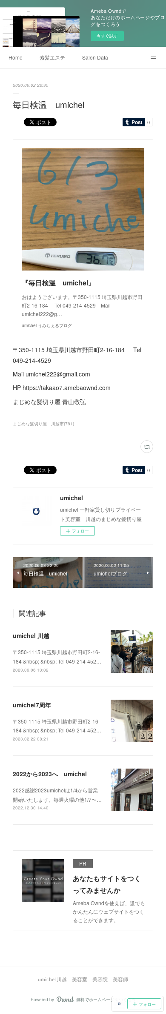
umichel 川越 (31, 635)
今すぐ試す (107, 36)
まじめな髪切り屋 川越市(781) (43, 424)
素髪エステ (52, 57)
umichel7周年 (32, 705)
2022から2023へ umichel (50, 773)
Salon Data (95, 57)
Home (16, 57)
